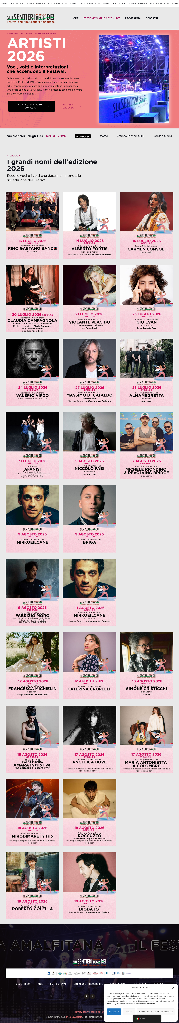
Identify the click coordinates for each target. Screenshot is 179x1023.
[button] (173, 987)
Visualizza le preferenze (155, 1011)
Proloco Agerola (74, 1017)
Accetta (114, 1011)
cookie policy (97, 1012)
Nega (129, 1011)
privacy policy (82, 1012)
